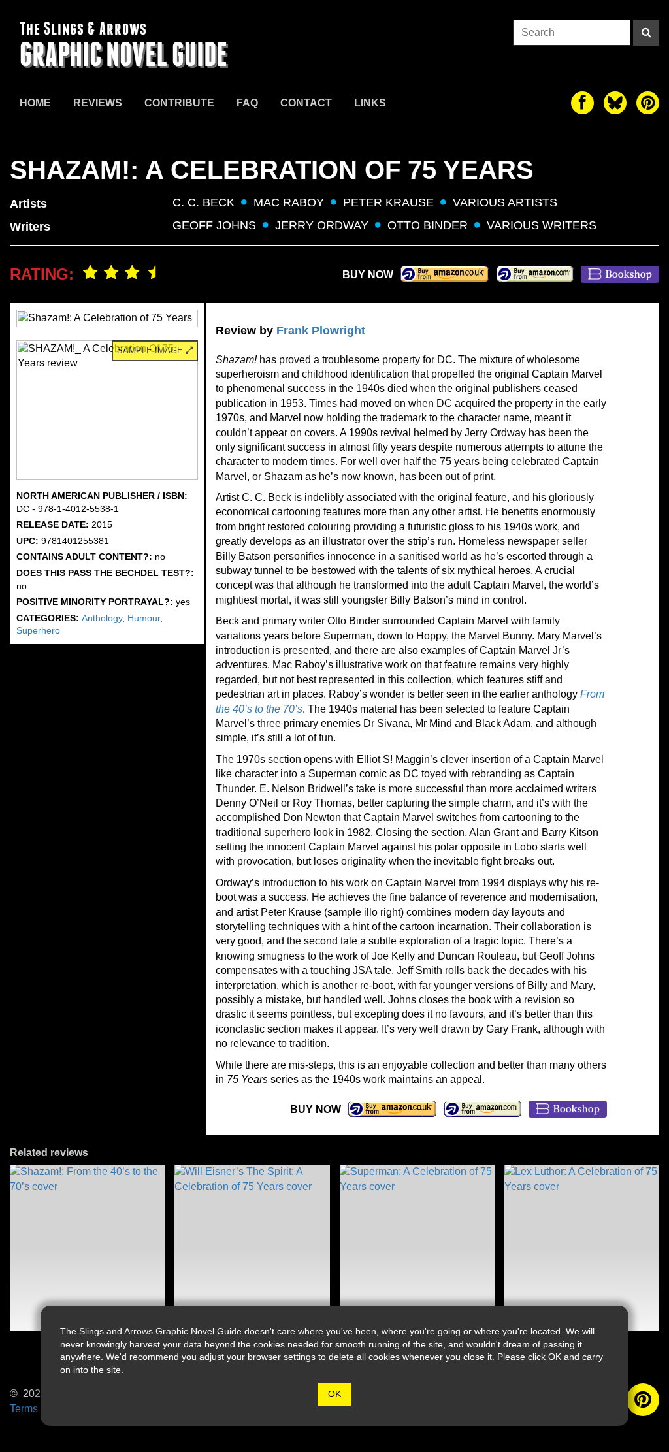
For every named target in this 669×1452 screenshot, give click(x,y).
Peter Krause (388, 202)
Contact (306, 102)
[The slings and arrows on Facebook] (582, 102)
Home (35, 102)
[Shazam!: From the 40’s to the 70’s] (87, 1248)
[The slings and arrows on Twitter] (615, 102)
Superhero (38, 630)
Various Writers (541, 225)
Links (370, 102)
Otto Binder (427, 225)
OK (334, 1394)
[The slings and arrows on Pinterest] (647, 102)
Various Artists (505, 202)
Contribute (179, 102)
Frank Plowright (320, 330)
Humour (143, 618)
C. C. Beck (203, 202)
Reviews (97, 102)
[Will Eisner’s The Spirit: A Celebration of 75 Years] (251, 1248)
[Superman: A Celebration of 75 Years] (417, 1248)
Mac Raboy (288, 202)
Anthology (102, 618)
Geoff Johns (214, 225)
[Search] (646, 33)
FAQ (247, 102)
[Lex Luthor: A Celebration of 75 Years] (581, 1248)
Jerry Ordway (321, 225)
